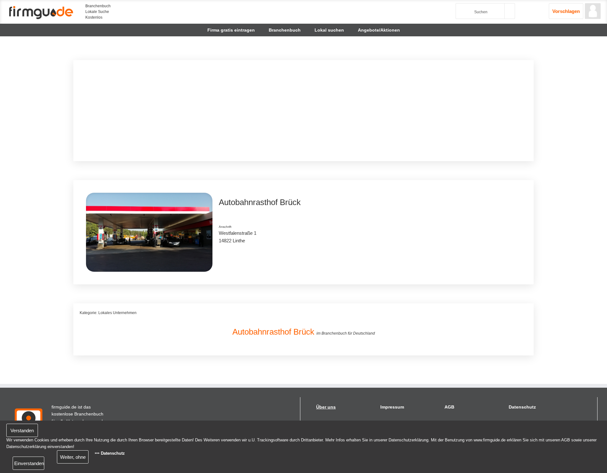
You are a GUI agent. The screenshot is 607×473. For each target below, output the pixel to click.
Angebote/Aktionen (379, 30)
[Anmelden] (593, 11)
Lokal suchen (329, 30)
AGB (449, 406)
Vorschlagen (566, 11)
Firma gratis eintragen (231, 30)
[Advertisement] (269, 110)
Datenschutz (522, 406)
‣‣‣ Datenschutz (110, 453)
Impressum (392, 406)
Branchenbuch (285, 30)
